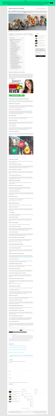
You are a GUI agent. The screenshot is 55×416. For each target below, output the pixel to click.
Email (10, 374)
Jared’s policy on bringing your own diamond (15, 46)
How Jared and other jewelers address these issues (16, 62)
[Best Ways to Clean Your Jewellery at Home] (11, 352)
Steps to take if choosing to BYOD (14, 68)
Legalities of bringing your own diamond (15, 61)
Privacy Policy (35, 392)
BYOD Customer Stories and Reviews (14, 63)
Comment (10, 362)
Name (10, 371)
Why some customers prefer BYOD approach (15, 42)
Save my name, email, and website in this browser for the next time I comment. (18, 382)
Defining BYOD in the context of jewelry (15, 41)
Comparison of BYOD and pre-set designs (15, 55)
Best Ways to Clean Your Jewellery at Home (19, 352)
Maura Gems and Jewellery (16, 8)
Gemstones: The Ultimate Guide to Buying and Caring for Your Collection (18, 347)
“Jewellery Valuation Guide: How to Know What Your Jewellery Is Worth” (17, 345)
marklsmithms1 (11, 35)
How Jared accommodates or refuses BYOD (15, 47)
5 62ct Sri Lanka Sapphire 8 (27, 393)
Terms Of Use (35, 391)
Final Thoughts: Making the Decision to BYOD (15, 66)
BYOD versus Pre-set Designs (13, 54)
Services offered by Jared (13, 44)
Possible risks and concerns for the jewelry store (16, 49)
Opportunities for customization (14, 52)
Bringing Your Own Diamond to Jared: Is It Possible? (15, 39)
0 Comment (32, 35)
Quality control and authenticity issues (15, 50)
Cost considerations (13, 53)
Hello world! (25, 391)
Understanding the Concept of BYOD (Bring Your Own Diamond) (15, 40)
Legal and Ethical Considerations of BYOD (14, 60)
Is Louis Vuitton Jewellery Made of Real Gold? (27, 355)
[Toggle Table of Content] (22, 38)
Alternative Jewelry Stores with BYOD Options (15, 57)
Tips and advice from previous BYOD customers (16, 65)
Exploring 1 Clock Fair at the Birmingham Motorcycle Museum (19, 349)
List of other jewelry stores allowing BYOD (15, 58)
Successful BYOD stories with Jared (14, 64)
